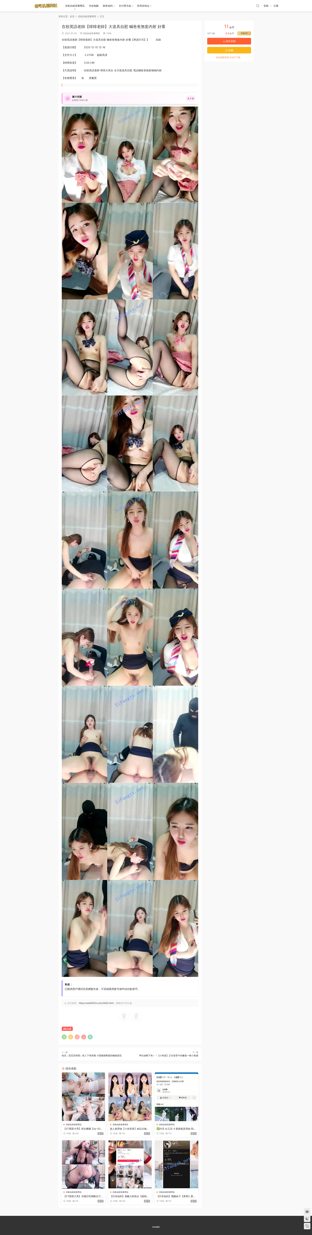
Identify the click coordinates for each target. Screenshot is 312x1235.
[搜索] (257, 5)
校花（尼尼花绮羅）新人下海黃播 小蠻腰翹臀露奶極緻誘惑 (92, 1055)
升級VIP (244, 33)
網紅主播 (67, 1028)
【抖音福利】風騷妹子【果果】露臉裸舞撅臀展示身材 (175, 1196)
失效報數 (94, 5)
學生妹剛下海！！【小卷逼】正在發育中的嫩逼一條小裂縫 (168, 1055)
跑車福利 (108, 5)
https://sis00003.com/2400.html (96, 1003)
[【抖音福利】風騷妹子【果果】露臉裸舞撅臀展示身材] (176, 1164)
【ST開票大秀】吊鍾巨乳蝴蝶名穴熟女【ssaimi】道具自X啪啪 (83, 1196)
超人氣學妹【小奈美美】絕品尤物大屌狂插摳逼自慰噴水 (129, 1128)
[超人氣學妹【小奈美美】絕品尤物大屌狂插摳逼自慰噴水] (130, 1096)
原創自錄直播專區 (75, 5)
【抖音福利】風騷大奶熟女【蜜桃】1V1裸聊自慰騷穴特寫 (129, 1196)
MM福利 (156, 1227)
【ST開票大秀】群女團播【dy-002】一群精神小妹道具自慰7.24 (81, 1128)
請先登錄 (230, 41)
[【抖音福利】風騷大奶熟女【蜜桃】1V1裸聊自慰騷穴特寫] (130, 1164)
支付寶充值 (125, 5)
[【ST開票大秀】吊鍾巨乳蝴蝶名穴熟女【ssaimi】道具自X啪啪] (83, 1164)
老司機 (46, 5)
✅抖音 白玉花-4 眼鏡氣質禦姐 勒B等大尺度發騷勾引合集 (175, 1128)
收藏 (230, 50)
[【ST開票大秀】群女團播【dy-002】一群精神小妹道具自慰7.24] (83, 1096)
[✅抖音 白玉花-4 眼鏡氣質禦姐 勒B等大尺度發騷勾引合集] (176, 1096)
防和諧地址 (143, 5)
